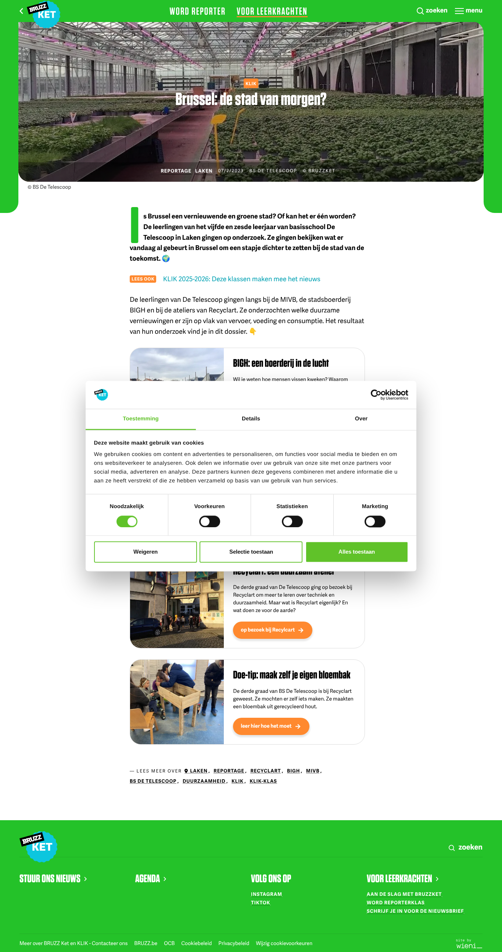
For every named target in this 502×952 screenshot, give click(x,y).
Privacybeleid (234, 943)
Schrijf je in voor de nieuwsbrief (415, 911)
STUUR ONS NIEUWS (49, 878)
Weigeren (145, 552)
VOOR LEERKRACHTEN (399, 878)
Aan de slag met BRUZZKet (404, 894)
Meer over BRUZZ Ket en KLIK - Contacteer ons (74, 943)
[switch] (209, 521)
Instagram (266, 894)
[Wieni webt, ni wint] (469, 943)
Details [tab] (251, 419)
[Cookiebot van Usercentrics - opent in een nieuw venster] (376, 394)
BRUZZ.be (146, 943)
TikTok (260, 902)
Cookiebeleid (197, 943)
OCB (170, 943)
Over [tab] (361, 419)
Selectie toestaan (251, 552)
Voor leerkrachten (272, 11)
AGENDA (147, 878)
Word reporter (197, 11)
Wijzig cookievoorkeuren (284, 943)
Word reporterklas (396, 902)
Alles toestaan (356, 552)
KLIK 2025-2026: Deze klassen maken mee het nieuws (241, 278)
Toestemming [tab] (141, 419)
